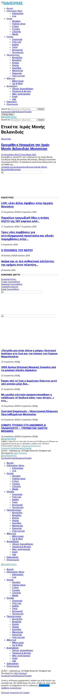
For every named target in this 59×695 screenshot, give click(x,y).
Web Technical (20, 453)
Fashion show (18, 23)
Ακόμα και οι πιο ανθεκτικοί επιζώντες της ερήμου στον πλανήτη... (27, 262)
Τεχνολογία (17, 52)
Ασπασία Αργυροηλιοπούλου (14, 167)
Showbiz (16, 21)
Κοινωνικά (17, 50)
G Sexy (15, 26)
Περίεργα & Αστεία (21, 91)
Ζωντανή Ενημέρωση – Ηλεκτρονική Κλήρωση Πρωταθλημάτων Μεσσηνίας (29, 413)
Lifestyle (16, 31)
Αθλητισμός (18, 81)
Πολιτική (16, 42)
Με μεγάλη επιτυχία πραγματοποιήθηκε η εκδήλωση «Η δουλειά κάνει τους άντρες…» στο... (27, 397)
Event (14, 96)
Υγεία (14, 47)
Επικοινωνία (12, 104)
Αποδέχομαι (44, 685)
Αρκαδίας (17, 60)
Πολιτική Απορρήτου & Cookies (15, 692)
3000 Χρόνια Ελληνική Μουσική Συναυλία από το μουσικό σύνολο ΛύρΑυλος (28, 369)
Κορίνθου (16, 68)
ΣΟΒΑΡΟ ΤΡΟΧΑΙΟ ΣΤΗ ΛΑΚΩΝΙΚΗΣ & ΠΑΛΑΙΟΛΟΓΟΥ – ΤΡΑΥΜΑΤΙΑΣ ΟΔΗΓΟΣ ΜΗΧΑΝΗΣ (24, 428)
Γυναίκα (16, 29)
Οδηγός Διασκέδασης (22, 88)
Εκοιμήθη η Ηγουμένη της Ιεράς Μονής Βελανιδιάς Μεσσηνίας (25, 147)
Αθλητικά (11, 78)
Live (14, 16)
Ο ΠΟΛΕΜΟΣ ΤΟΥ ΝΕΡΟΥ (17, 250)
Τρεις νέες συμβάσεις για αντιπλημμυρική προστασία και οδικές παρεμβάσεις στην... (27, 235)
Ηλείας (15, 65)
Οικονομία (17, 39)
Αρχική (10, 8)
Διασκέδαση (12, 86)
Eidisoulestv (12, 102)
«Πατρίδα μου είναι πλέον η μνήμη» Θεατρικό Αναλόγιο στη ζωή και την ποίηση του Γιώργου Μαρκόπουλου (29, 353)
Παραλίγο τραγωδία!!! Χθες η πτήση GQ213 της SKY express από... (25, 219)
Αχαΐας (15, 62)
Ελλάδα (10, 37)
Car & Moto (17, 83)
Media (15, 34)
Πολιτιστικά (18, 76)
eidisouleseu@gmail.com (31, 446)
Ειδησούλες (18, 13)
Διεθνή (15, 44)
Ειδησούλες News (14, 11)
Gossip (9, 18)
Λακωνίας (17, 73)
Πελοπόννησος (13, 55)
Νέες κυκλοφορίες (21, 94)
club (14, 99)
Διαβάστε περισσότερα (11, 688)
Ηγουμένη (31, 167)
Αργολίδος (17, 57)
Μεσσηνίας (17, 70)
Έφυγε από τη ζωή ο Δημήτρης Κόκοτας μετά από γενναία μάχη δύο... (29, 382)
